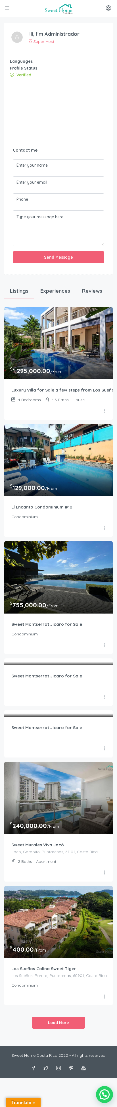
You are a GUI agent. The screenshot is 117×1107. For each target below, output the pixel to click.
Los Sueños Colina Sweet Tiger (43, 968)
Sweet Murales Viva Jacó (37, 844)
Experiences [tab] (55, 291)
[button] (104, 1094)
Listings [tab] (19, 291)
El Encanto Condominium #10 (41, 507)
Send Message (58, 257)
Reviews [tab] (92, 291)
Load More (58, 1022)
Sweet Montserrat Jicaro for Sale (46, 624)
